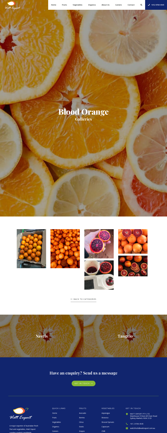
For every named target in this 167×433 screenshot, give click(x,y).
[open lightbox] (31, 249)
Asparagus (106, 413)
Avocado (82, 413)
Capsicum (105, 426)
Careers (118, 5)
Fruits (64, 5)
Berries (82, 417)
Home (53, 5)
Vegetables (77, 5)
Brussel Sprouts (108, 422)
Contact (131, 5)
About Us (105, 5)
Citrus (81, 422)
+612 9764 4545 (156, 5)
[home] (12, 5)
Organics (92, 5)
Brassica (105, 417)
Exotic (81, 426)
